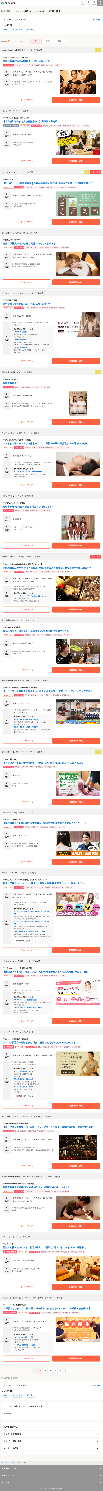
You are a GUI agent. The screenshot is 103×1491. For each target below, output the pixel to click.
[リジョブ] (8, 3)
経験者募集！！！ (12, 383)
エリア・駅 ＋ (17, 29)
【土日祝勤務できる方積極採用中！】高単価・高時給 (30, 121)
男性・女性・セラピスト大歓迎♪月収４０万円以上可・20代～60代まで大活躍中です (45, 1247)
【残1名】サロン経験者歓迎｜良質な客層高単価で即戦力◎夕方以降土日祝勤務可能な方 (47, 183)
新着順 (48, 41)
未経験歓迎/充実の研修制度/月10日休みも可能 (26, 61)
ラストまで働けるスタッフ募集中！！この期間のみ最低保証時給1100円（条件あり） (46, 443)
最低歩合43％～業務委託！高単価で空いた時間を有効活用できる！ (37, 631)
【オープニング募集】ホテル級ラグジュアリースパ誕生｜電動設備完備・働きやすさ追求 (48, 1127)
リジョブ (4, 1463)
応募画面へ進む (76, 100)
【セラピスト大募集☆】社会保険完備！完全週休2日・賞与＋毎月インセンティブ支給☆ (47, 691)
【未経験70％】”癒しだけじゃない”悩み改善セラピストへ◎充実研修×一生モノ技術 (45, 971)
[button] (51, 70)
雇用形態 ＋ (30, 29)
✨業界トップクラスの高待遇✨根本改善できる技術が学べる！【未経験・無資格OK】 (47, 1308)
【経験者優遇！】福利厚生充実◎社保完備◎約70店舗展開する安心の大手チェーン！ (46, 823)
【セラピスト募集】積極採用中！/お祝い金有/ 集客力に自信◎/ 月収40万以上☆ (43, 763)
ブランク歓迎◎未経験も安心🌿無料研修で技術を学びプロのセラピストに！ (41, 1042)
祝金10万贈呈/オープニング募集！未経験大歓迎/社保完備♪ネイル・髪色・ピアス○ (44, 883)
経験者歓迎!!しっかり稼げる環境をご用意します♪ (28, 506)
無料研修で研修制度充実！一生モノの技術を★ (26, 304)
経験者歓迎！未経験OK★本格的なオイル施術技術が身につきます (36, 1187)
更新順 (60, 41)
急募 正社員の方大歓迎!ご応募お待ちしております (29, 243)
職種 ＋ (6, 29)
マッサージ (12, 1463)
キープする (28, 100)
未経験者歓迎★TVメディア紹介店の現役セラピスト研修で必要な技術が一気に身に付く (47, 567)
